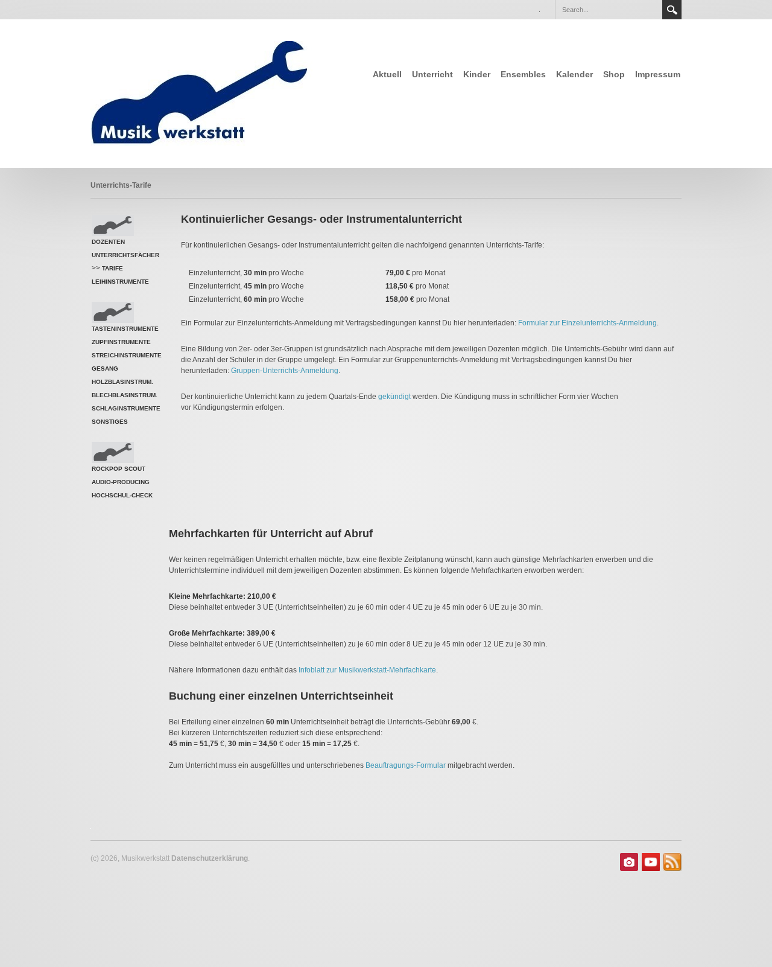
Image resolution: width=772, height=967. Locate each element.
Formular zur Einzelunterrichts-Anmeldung (587, 323)
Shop (614, 74)
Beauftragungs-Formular (405, 765)
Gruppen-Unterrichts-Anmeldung (284, 370)
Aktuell (387, 74)
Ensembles (523, 74)
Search (672, 9)
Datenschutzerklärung (209, 858)
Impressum (657, 74)
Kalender (574, 74)
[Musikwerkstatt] (204, 92)
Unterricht (432, 74)
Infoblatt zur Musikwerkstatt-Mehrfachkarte (367, 670)
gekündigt (395, 396)
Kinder (476, 74)
